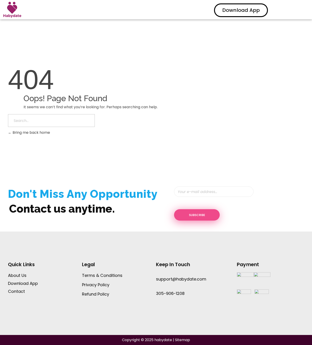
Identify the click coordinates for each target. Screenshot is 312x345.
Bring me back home (31, 132)
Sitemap (182, 339)
